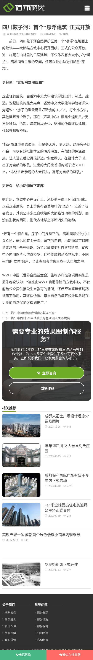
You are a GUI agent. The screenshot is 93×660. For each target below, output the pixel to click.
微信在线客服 (71, 655)
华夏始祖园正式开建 (61, 565)
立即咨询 (49, 373)
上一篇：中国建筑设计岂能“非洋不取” (30, 313)
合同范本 (42, 633)
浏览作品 (47, 388)
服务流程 (42, 619)
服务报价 (42, 612)
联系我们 (10, 612)
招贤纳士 (10, 619)
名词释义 (42, 640)
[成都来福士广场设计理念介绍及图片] (21, 436)
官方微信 (10, 640)
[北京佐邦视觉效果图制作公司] (24, 11)
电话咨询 (25, 655)
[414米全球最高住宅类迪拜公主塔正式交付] (21, 525)
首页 (9, 34)
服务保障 (42, 626)
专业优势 (10, 633)
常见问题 (41, 604)
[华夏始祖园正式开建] (21, 584)
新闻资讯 (18, 34)
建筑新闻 (30, 34)
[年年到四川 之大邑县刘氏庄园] (21, 466)
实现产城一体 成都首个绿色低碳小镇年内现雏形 (41, 535)
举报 (65, 34)
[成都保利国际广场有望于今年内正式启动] (21, 495)
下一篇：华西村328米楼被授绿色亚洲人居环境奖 (37, 318)
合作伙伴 (10, 626)
